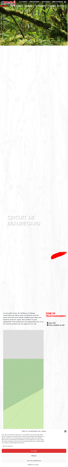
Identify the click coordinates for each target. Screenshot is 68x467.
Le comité (23, 2)
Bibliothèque (57, 2)
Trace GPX (52, 323)
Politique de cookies (33, 464)
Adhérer (28, 6)
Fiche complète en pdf (56, 325)
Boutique (46, 2)
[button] (65, 431)
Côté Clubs (16, 6)
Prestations (35, 2)
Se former (40, 6)
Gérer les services (8, 446)
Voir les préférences (34, 461)
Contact (61, 6)
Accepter (34, 451)
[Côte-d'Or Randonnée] (8, 3)
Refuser (34, 456)
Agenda (52, 6)
